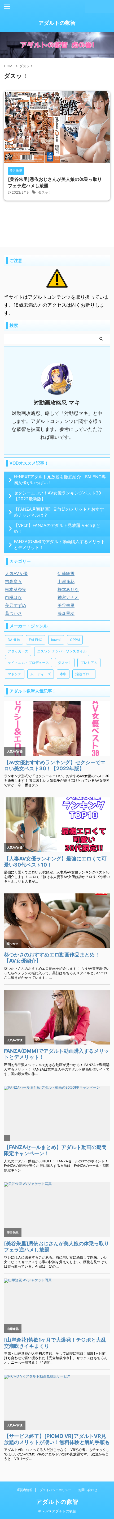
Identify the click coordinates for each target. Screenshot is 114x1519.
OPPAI (75, 640)
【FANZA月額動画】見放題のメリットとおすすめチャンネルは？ (59, 512)
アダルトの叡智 (57, 23)
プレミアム (89, 662)
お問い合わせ (87, 1490)
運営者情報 (25, 1490)
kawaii (56, 640)
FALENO (35, 640)
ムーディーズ (40, 674)
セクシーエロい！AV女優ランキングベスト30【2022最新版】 (57, 495)
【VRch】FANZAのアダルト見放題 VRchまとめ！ (57, 528)
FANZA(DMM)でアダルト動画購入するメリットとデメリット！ (59, 544)
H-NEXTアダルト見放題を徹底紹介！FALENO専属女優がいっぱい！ (60, 479)
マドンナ (14, 674)
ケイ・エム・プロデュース (28, 662)
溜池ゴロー (84, 674)
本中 (63, 674)
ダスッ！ (45, 192)
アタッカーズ (18, 651)
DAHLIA (14, 640)
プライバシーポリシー (55, 1490)
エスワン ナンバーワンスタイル (61, 651)
